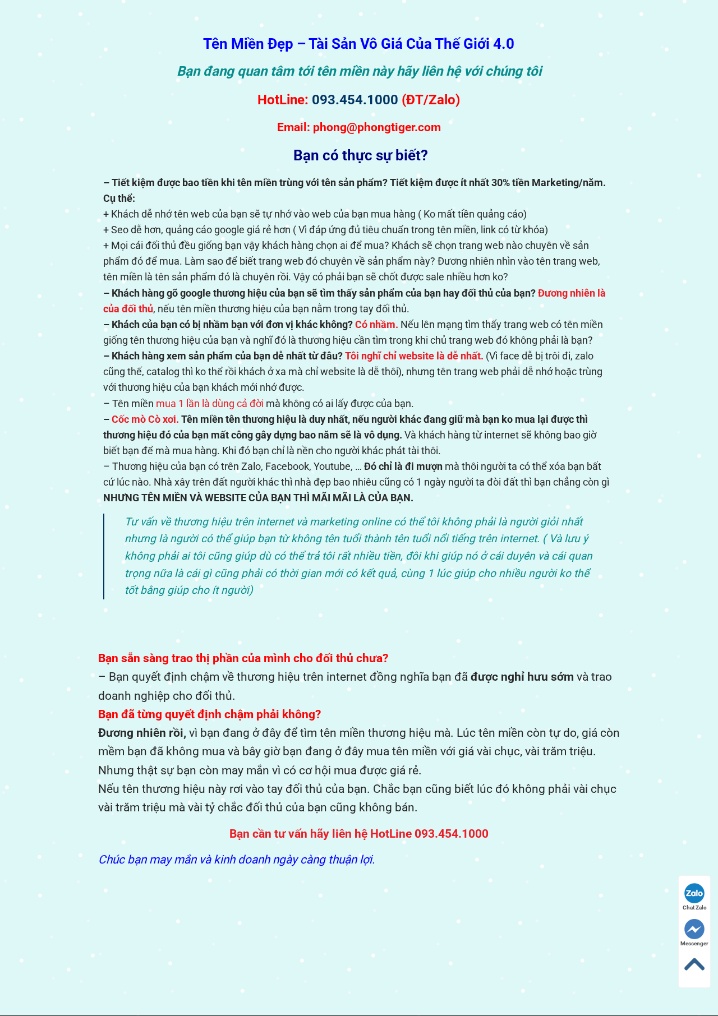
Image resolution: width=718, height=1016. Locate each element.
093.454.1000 (355, 100)
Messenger (694, 943)
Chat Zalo (695, 907)
